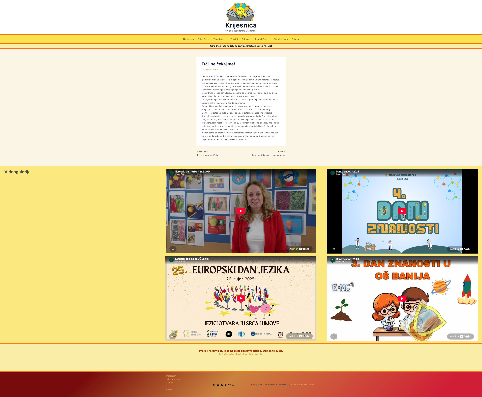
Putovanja (246, 39)
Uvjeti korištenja (173, 379)
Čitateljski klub (281, 39)
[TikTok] (226, 384)
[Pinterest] (222, 384)
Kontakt (169, 382)
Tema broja (218, 39)
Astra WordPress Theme (302, 384)
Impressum (171, 376)
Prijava (169, 389)
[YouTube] (229, 384)
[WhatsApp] (233, 384)
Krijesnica (241, 25)
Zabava (295, 39)
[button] (208, 39)
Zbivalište (202, 39)
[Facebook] (214, 384)
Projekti (234, 39)
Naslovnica (188, 39)
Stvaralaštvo (261, 39)
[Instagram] (218, 384)
